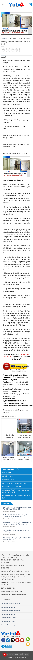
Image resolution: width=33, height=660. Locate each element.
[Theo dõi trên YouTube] (22, 640)
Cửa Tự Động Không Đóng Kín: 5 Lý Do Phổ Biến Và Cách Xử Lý (17, 539)
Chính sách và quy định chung (11, 603)
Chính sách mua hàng (8, 625)
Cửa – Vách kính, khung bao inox (14, 483)
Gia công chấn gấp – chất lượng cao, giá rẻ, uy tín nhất (15, 491)
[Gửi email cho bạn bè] (12, 50)
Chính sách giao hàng (8, 621)
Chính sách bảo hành (8, 614)
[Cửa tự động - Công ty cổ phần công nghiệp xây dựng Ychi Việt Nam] (16, 4)
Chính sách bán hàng (8, 607)
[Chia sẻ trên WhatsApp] (3, 50)
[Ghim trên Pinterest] (16, 50)
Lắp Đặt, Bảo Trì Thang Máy (12, 486)
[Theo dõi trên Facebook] (3, 640)
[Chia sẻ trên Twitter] (9, 50)
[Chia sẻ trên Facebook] (6, 50)
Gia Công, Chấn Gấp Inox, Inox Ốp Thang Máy (16, 497)
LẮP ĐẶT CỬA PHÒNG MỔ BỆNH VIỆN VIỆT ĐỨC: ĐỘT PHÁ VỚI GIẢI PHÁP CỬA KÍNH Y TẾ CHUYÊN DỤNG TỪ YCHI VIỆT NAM (24, 459)
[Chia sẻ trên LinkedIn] (19, 50)
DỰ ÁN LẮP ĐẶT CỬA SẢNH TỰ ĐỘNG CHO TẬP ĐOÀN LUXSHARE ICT (17, 508)
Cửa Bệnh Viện (7, 476)
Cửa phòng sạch (8, 479)
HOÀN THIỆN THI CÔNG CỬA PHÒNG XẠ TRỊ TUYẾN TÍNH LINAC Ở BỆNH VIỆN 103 (17, 523)
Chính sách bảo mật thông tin (10, 611)
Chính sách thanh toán (8, 618)
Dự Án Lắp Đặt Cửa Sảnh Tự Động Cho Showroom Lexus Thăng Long (15, 516)
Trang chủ (4, 38)
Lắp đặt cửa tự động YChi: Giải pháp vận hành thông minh (16, 531)
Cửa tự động (6, 472)
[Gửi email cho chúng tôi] (13, 640)
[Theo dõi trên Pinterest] (17, 640)
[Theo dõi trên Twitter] (8, 640)
